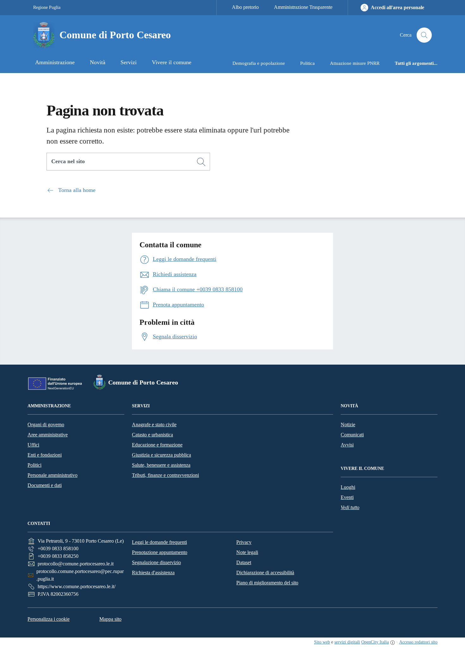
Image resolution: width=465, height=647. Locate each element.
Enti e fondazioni (45, 455)
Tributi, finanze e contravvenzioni (165, 475)
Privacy (243, 542)
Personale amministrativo (53, 475)
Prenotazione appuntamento (159, 552)
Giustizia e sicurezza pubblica (161, 455)
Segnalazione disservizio (156, 562)
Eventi (347, 497)
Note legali (247, 552)
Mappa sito (110, 619)
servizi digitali (347, 642)
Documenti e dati (45, 485)
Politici (34, 465)
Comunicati (352, 434)
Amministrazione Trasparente (303, 7)
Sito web (322, 642)
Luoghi (348, 487)
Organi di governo (46, 424)
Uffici (33, 444)
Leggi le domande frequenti (159, 542)
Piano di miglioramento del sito (267, 582)
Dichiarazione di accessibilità (265, 572)
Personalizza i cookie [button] (49, 619)
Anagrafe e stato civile (154, 424)
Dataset (243, 562)
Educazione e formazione (157, 444)
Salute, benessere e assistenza (161, 465)
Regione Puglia (46, 7)
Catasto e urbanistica (152, 434)
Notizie (348, 424)
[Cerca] (201, 162)
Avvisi (347, 444)
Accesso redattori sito (418, 642)
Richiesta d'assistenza (153, 572)
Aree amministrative (48, 434)
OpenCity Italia (375, 642)
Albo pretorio (245, 7)
